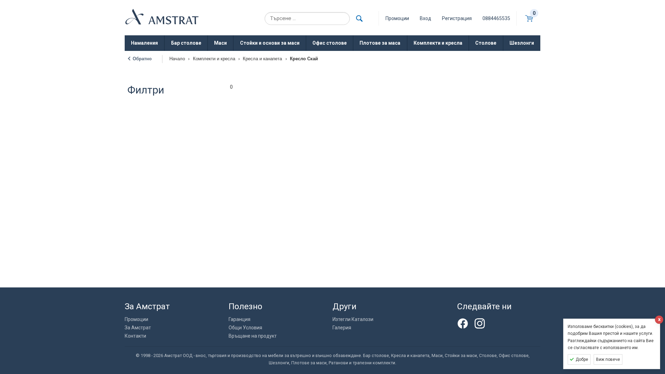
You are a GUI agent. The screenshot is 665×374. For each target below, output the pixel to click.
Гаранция (239, 319)
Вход (425, 18)
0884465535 (496, 18)
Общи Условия (245, 327)
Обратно (142, 58)
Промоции (136, 319)
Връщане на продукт (253, 336)
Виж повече (608, 359)
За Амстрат (138, 327)
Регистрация (457, 18)
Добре (582, 359)
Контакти (135, 336)
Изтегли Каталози (352, 319)
